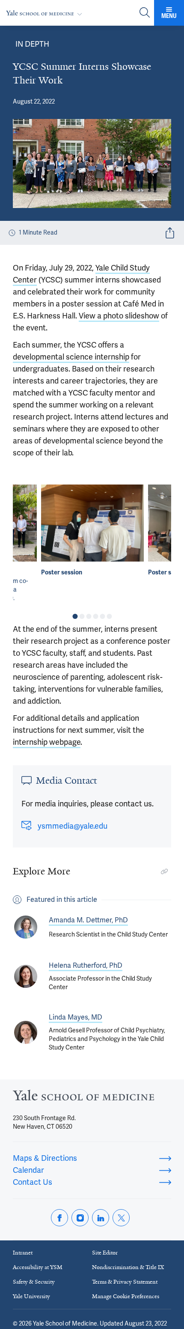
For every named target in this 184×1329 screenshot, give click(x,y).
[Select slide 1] (74, 616)
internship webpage (46, 742)
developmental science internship (71, 357)
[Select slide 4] (95, 616)
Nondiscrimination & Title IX (128, 1267)
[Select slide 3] (88, 616)
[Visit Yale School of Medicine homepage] (83, 1098)
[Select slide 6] (109, 616)
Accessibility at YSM (37, 1267)
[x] (121, 1217)
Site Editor (105, 1252)
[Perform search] (144, 13)
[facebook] (59, 1217)
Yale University (31, 1296)
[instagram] (80, 1217)
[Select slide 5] (102, 616)
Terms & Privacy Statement (124, 1281)
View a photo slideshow (119, 316)
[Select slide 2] (81, 616)
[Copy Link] (164, 871)
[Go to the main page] (45, 13)
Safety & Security (34, 1281)
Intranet (23, 1252)
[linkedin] (100, 1217)
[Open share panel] (169, 232)
